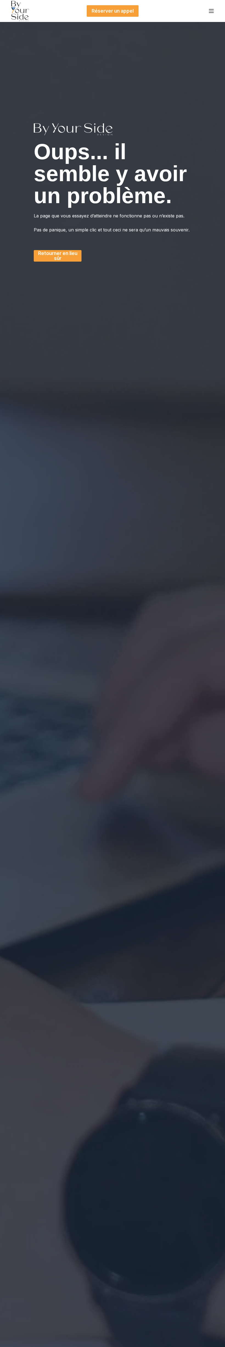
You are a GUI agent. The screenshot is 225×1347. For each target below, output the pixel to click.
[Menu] (211, 11)
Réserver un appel (113, 11)
